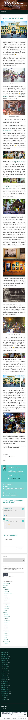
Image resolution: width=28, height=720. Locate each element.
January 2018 (5, 689)
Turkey (6, 625)
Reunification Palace (18, 161)
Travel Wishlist (7, 583)
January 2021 (5, 671)
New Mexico (7, 606)
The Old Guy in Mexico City (10, 493)
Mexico (6, 643)
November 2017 (5, 693)
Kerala (6, 595)
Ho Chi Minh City (8, 488)
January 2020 (5, 677)
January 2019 (5, 683)
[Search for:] (14, 560)
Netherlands (7, 616)
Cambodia (7, 631)
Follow (5, 574)
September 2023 (5, 658)
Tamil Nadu (7, 589)
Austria (6, 622)
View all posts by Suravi (15, 478)
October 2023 (5, 656)
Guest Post (6, 585)
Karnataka (7, 591)
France (6, 618)
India (5, 587)
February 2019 (5, 681)
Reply (23, 509)
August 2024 (5, 654)
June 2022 (4, 664)
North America (7, 602)
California (7, 604)
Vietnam (6, 489)
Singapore (7, 635)
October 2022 (5, 662)
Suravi (7, 520)
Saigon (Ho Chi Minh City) (13, 18)
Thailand (6, 633)
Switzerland (7, 620)
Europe (5, 612)
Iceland (6, 627)
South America (7, 641)
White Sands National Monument (11, 495)
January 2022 (5, 666)
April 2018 (4, 687)
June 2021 (4, 668)
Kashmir (6, 597)
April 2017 (4, 699)
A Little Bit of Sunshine (14, 3)
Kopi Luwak (22, 435)
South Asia (14, 488)
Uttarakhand (7, 599)
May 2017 (4, 697)
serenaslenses (8, 508)
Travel (6, 486)
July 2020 (4, 675)
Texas (6, 610)
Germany (6, 614)
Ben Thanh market (7, 130)
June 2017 (4, 695)
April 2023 (4, 660)
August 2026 (5, 652)
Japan (6, 637)
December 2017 (5, 691)
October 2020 (5, 673)
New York (7, 608)
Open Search (26, 11)
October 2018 (5, 685)
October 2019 (5, 679)
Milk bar (8, 188)
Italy (6, 624)
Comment (20, 548)
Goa (6, 600)
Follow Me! (6, 565)
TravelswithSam (20, 488)
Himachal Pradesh (8, 593)
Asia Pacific (6, 629)
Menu (4, 11)
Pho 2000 (11, 127)
